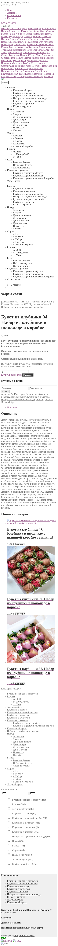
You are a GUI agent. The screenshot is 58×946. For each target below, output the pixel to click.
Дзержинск (28, 71)
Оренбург (38, 42)
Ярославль (6, 42)
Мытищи (21, 76)
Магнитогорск (15, 52)
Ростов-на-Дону (9, 34)
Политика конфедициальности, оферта (22, 927)
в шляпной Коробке (23, 146)
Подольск (6, 63)
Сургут (4, 55)
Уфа (20, 34)
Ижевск (5, 39)
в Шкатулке (19, 143)
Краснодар (17, 36)
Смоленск (29, 58)
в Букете (17, 135)
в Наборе (17, 141)
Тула (3, 50)
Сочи (29, 50)
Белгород (45, 52)
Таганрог (27, 68)
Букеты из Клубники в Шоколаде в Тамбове (25, 910)
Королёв (29, 74)
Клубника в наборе (17, 709)
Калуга (19, 58)
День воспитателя (22, 117)
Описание (12, 407)
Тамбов (26, 63)
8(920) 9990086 (8, 23)
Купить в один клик (11, 375)
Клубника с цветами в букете (28, 173)
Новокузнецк (8, 44)
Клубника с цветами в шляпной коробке (33, 178)
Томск (29, 42)
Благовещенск (8, 74)
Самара (50, 31)
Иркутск (33, 39)
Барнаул (14, 39)
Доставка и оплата (11, 922)
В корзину (27, 375)
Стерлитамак (7, 66)
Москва (5, 28)
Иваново (27, 52)
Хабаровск (44, 39)
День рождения (21, 122)
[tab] (32, 407)
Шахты (18, 71)
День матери (19, 119)
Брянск (36, 52)
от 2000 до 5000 (21, 154)
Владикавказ (41, 60)
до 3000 (17, 699)
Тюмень (37, 36)
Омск (43, 31)
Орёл (32, 60)
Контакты (12, 18)
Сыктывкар (38, 68)
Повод (10, 109)
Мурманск (17, 63)
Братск (43, 71)
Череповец (6, 60)
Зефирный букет (15, 707)
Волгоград (6, 36)
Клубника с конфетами (18, 717)
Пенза (50, 44)
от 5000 (17, 157)
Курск (9, 50)
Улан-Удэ (49, 50)
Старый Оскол (8, 76)
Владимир (14, 55)
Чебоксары (22, 47)
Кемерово (48, 42)
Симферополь (8, 58)
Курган (16, 60)
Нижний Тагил (28, 55)
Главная (5, 304)
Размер (10, 159)
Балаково (48, 76)
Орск (37, 71)
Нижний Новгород (11, 31)
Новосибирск (34, 28)
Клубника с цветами (23, 103)
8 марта (17, 114)
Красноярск (29, 34)
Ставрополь (39, 50)
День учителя (20, 125)
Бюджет (11, 149)
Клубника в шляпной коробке (28, 95)
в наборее (18, 779)
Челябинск (34, 31)
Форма (10, 133)
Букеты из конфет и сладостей (28, 101)
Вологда (25, 60)
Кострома (36, 66)
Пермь (48, 34)
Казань (24, 31)
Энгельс (20, 74)
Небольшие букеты (22, 165)
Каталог (11, 87)
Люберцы (38, 76)
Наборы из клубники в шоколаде (30, 98)
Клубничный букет (23, 90)
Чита (38, 55)
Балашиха (33, 47)
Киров (4, 47)
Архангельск (48, 55)
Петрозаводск (38, 63)
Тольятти (46, 36)
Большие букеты (21, 162)
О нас (10, 10)
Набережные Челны (37, 44)
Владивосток (19, 42)
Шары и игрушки (22, 106)
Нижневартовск (23, 66)
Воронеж (39, 34)
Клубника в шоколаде (24, 93)
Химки (18, 68)
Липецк (12, 47)
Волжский (39, 58)
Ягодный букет (9, 402)
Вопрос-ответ (14, 15)
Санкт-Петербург (18, 28)
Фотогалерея (13, 181)
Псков (29, 76)
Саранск (50, 58)
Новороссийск (49, 66)
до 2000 (17, 151)
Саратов (28, 36)
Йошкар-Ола (7, 68)
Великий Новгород (44, 74)
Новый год (18, 127)
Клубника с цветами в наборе (28, 175)
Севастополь (19, 50)
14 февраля (18, 111)
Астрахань (20, 44)
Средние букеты (21, 167)
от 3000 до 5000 (21, 701)
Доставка (12, 13)
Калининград (46, 47)
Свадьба (17, 130)
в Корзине (18, 138)
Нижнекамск (7, 71)
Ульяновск (23, 39)
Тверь (4, 52)
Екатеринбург (49, 28)
